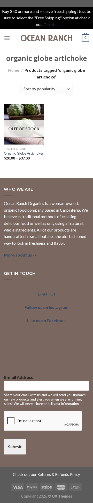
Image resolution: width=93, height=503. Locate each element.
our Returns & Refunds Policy (55, 474)
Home (13, 70)
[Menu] (7, 38)
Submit (15, 446)
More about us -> (20, 254)
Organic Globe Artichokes (24, 153)
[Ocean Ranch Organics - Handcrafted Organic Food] (46, 38)
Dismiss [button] (50, 24)
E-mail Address (18, 377)
